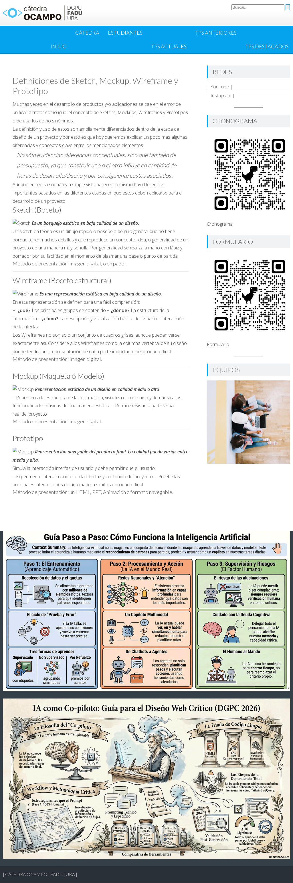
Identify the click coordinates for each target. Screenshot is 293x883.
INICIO (59, 46)
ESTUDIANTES (125, 32)
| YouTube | (220, 87)
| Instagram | (221, 95)
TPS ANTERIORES (216, 32)
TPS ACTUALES (169, 46)
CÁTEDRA (87, 32)
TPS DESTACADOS (267, 46)
